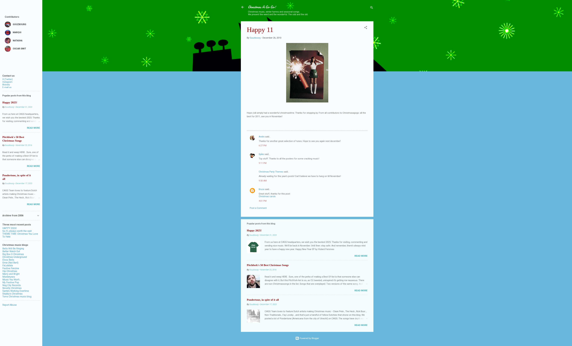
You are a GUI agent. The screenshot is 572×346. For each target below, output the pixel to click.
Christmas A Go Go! (262, 7)
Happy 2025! (254, 230)
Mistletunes (8, 276)
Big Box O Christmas (13, 254)
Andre (262, 136)
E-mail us (6, 87)
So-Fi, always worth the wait (17, 231)
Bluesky (6, 84)
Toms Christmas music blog (16, 296)
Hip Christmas (9, 271)
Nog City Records (11, 285)
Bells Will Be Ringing (13, 248)
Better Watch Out (11, 251)
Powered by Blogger (309, 338)
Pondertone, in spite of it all (263, 299)
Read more (361, 256)
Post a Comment (258, 208)
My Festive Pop (10, 282)
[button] (365, 28)
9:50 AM (263, 180)
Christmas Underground (14, 257)
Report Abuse (9, 304)
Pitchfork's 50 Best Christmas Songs (268, 265)
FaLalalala (7, 265)
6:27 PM (262, 145)
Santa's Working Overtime (15, 290)
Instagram (7, 82)
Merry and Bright (11, 274)
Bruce (261, 189)
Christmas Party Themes (271, 171)
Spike (261, 154)
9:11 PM (262, 163)
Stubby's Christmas (12, 293)
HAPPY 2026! (9, 228)
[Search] (371, 8)
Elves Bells (8, 259)
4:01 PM (262, 201)
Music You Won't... (11, 279)
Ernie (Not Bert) (10, 262)
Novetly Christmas (12, 288)
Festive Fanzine (10, 268)
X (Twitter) (7, 79)
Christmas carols (267, 196)
